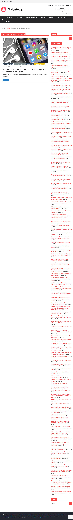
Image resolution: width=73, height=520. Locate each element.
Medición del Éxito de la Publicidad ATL (60, 225)
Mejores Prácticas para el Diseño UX (59, 403)
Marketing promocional (20, 64)
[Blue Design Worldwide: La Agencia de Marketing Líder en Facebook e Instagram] (25, 50)
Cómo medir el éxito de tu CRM (58, 415)
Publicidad (19, 17)
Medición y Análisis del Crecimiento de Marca (61, 132)
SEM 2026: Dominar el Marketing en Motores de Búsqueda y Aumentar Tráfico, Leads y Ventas (61, 80)
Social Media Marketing (40, 64)
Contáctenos (61, 17)
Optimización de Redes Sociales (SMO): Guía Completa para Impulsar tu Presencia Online (61, 279)
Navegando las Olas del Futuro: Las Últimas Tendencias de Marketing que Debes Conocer (61, 102)
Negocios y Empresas (31, 17)
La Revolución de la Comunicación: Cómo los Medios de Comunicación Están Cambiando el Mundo (61, 433)
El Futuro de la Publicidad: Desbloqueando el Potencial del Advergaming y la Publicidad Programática (61, 123)
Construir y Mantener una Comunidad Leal (61, 360)
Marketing (9, 17)
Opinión (51, 17)
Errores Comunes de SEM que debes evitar (61, 170)
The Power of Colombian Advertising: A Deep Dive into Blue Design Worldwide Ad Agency (60, 299)
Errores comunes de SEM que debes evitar (61, 93)
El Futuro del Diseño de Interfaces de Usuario (61, 399)
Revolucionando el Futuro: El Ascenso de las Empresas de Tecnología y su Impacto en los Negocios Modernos (61, 349)
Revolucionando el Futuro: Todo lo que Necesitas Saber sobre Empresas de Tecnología (60, 444)
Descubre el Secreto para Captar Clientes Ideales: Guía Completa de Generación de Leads (61, 395)
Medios (43, 17)
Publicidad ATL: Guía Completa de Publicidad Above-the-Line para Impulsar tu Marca (61, 293)
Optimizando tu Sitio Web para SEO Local (61, 356)
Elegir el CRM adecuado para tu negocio (60, 242)
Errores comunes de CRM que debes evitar (61, 183)
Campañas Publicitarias (8, 64)
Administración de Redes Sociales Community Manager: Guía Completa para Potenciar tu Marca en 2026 (61, 85)
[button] (12, 18)
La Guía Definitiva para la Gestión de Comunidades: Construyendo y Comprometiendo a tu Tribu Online (59, 389)
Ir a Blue (8, 21)
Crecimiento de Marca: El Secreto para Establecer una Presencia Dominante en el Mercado (60, 477)
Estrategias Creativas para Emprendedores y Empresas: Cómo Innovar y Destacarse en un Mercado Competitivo (61, 482)
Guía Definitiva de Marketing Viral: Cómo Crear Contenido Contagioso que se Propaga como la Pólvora (60, 270)
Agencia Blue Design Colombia (18, 66)
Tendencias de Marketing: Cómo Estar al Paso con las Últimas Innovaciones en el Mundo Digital (60, 308)
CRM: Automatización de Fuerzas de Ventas (61, 97)
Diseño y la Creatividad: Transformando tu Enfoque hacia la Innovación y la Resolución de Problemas (61, 288)
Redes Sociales (30, 64)
